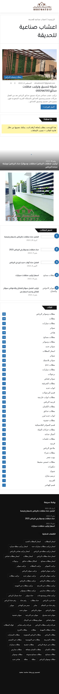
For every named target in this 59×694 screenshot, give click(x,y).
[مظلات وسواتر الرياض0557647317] (42, 6)
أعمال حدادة (50, 434)
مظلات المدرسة (49, 640)
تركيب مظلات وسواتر (28, 590)
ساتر (35, 605)
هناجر (52, 332)
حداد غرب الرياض (49, 600)
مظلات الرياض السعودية (32, 635)
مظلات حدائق (49, 411)
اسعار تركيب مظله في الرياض (44, 551)
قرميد (52, 443)
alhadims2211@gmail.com (44, 83)
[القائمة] (3, 7)
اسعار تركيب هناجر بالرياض (20, 551)
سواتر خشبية (16, 615)
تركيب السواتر (50, 566)
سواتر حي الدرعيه (31, 615)
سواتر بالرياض (36, 610)
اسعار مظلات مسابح (48, 561)
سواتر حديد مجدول (48, 615)
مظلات (52, 318)
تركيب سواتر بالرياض (47, 576)
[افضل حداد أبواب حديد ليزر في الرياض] (49, 266)
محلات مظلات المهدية (47, 630)
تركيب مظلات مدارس (47, 590)
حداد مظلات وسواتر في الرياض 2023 (24, 250)
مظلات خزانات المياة (46, 429)
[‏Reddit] (15, 679)
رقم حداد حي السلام (48, 605)
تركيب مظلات (14, 576)
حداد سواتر (29, 595)
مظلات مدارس (16, 649)
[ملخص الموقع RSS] (29, 687)
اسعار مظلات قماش (12, 556)
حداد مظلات (35, 600)
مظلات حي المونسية (32, 640)
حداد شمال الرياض (15, 595)
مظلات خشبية (49, 420)
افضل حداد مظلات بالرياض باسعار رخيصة (21, 237)
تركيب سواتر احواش (48, 571)
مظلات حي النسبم (14, 640)
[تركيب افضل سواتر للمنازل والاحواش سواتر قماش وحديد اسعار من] (49, 292)
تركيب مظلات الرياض (47, 581)
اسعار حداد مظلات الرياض (46, 556)
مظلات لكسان (50, 649)
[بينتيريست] (36, 679)
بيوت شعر (51, 457)
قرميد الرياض (49, 402)
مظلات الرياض (50, 635)
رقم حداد (23, 600)
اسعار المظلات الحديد (33, 541)
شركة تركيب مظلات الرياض (45, 625)
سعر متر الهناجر (24, 605)
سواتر (52, 328)
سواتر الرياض (50, 610)
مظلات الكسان (49, 406)
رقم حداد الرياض (10, 600)
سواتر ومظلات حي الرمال (33, 620)
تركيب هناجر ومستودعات (46, 595)
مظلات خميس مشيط (46, 462)
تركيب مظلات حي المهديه (24, 586)
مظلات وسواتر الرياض (45, 314)
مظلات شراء (49, 453)
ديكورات (51, 466)
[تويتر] (43, 679)
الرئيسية (51, 19)
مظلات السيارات (14, 635)
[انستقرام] (8, 679)
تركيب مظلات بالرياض (28, 581)
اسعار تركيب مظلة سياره (19, 546)
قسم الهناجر (50, 485)
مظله (26, 659)
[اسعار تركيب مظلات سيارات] (49, 279)
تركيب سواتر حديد (29, 576)
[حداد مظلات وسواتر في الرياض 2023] (49, 253)
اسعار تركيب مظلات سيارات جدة (43, 546)
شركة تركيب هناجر (24, 625)
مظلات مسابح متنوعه (33, 654)
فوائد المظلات (9, 625)
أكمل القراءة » (49, 107)
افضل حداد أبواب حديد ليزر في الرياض (24, 263)
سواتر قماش (49, 379)
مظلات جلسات (49, 439)
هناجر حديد (16, 659)
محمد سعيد (23, 672)
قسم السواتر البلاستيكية (45, 425)
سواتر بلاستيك (49, 360)
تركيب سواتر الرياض (29, 571)
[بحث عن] (55, 7)
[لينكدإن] (29, 679)
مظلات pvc (50, 365)
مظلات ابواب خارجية (46, 397)
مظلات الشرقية (48, 383)
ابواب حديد (50, 388)
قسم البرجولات (48, 392)
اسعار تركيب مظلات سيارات (27, 276)
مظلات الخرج (22, 630)
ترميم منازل (50, 476)
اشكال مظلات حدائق (29, 561)
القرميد (52, 480)
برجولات (51, 374)
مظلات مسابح (49, 337)
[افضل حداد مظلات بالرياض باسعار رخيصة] (49, 240)
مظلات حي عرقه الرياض (46, 644)
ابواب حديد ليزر (48, 416)
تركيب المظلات (35, 566)
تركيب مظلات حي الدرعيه (46, 586)
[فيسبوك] (50, 679)
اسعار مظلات (28, 556)
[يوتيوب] (22, 679)
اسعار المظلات (49, 351)
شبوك (52, 471)
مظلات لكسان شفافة (33, 649)
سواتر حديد (50, 346)
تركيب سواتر (21, 566)
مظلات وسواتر (49, 342)
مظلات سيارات (48, 323)
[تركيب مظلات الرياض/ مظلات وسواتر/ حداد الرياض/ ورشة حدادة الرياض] (29, 154)
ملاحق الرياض (49, 448)
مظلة (33, 659)
